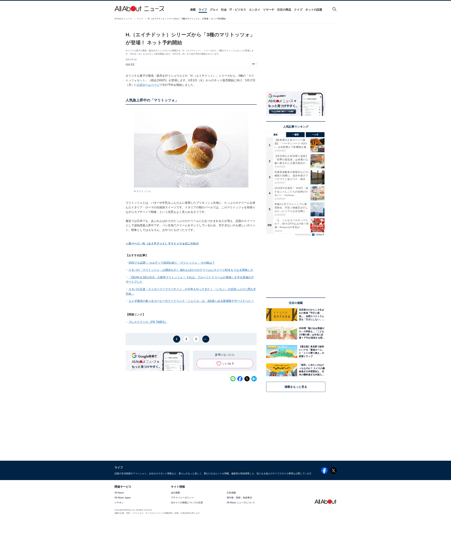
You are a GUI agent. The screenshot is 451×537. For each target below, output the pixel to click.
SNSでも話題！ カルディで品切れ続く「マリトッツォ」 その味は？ (171, 262)
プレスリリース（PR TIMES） (147, 321)
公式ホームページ (148, 84)
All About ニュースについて (241, 503)
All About (119, 493)
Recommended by (303, 235)
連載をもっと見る (296, 386)
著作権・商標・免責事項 (239, 498)
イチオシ (119, 503)
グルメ (214, 9)
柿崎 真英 (130, 64)
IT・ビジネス (238, 9)
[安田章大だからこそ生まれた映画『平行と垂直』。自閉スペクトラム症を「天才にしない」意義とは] (311, 314)
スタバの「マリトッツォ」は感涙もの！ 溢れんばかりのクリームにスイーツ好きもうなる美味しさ (190, 269)
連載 (193, 9)
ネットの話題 (313, 9)
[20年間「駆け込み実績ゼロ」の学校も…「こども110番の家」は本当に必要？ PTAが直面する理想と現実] (311, 333)
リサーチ (268, 9)
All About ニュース (123, 18)
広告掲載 (231, 493)
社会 (224, 9)
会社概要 (175, 493)
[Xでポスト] (247, 378)
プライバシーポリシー (182, 498)
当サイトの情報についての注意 (187, 503)
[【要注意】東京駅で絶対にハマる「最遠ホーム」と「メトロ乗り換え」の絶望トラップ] (311, 351)
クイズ (298, 9)
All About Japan (123, 498)
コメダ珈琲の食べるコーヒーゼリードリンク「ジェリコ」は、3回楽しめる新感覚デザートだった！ (191, 300)
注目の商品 (284, 9)
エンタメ (254, 9)
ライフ (203, 9)
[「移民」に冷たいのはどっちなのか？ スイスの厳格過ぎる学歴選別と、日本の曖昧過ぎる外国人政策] (311, 369)
